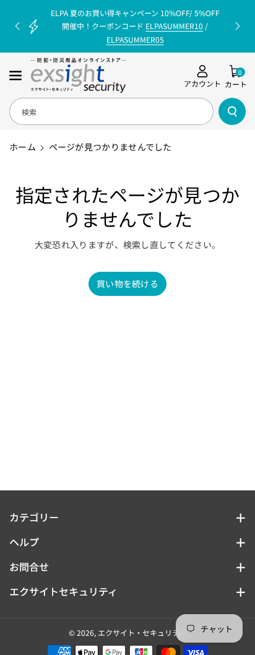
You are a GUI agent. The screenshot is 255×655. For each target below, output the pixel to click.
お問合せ (29, 566)
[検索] (232, 111)
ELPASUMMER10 (174, 25)
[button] (16, 75)
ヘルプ (24, 541)
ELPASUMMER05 (135, 39)
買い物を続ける (127, 283)
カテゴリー (34, 517)
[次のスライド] (238, 26)
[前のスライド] (17, 26)
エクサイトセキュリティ (63, 591)
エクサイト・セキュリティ (142, 632)
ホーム (22, 147)
